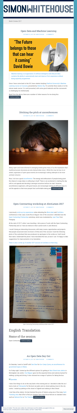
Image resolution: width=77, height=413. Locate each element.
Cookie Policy (38, 409)
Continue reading (14, 97)
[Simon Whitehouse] (38, 9)
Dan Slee (34, 364)
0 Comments (50, 34)
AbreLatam (50, 212)
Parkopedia (22, 386)
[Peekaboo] (38, 142)
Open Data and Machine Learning (38, 30)
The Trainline (29, 397)
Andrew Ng (41, 86)
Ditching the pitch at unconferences (38, 112)
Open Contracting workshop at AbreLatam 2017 (38, 203)
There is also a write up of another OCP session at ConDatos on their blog (33, 243)
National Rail (18, 397)
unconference (27, 178)
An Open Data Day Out (38, 356)
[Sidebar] (5, 16)
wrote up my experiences (25, 212)
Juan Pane (55, 217)
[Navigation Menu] (72, 16)
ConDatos (60, 212)
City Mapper (28, 373)
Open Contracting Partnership (18, 217)
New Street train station (57, 370)
